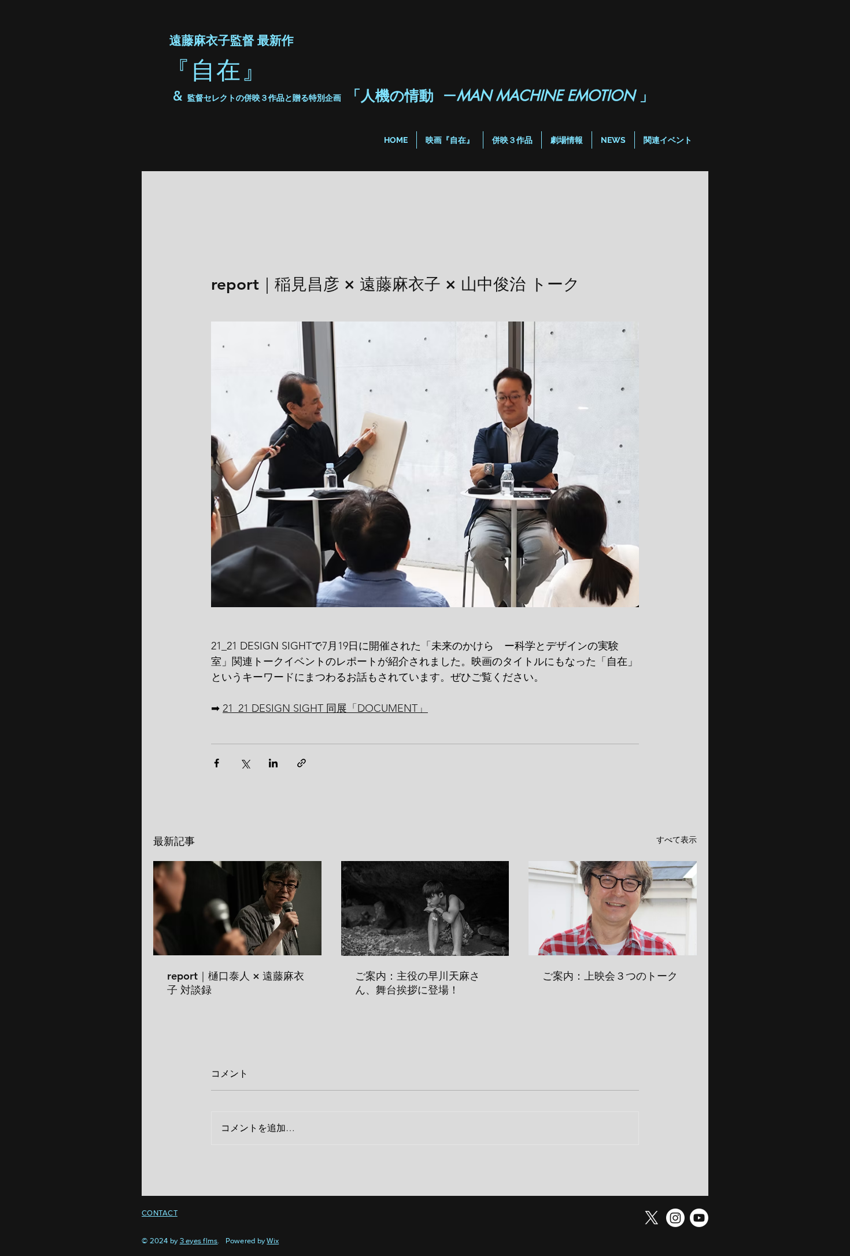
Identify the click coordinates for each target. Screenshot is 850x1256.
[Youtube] (699, 1218)
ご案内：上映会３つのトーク (610, 975)
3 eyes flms (199, 1240)
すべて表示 (676, 839)
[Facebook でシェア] (216, 763)
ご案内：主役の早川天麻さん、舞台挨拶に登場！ (417, 982)
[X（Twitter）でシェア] (244, 763)
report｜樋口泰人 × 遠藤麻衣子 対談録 (235, 982)
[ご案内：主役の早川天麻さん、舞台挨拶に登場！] (425, 908)
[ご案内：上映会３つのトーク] (613, 908)
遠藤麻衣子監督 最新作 (229, 40)
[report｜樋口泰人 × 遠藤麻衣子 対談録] (237, 908)
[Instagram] (675, 1218)
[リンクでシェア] (301, 763)
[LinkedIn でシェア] (273, 763)
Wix (273, 1240)
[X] (651, 1218)
